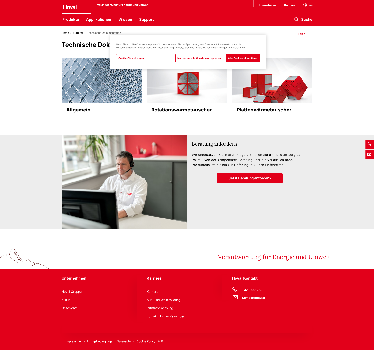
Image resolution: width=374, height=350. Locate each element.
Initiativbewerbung (160, 308)
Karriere (289, 5)
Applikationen (98, 19)
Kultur (66, 300)
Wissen (125, 19)
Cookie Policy (146, 341)
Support (146, 19)
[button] (250, 178)
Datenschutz (125, 341)
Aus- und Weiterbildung (163, 300)
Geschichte (69, 308)
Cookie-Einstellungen (131, 58)
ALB (160, 341)
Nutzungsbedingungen (98, 341)
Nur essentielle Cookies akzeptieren (199, 58)
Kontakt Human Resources (165, 316)
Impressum (73, 341)
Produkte (70, 19)
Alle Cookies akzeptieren (243, 58)
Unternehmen (267, 5)
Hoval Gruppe (72, 292)
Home (65, 32)
